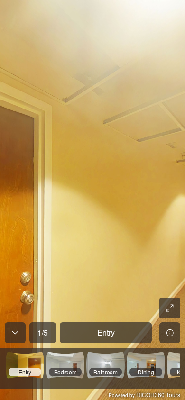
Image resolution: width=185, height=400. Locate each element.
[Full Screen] (169, 308)
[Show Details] (169, 332)
